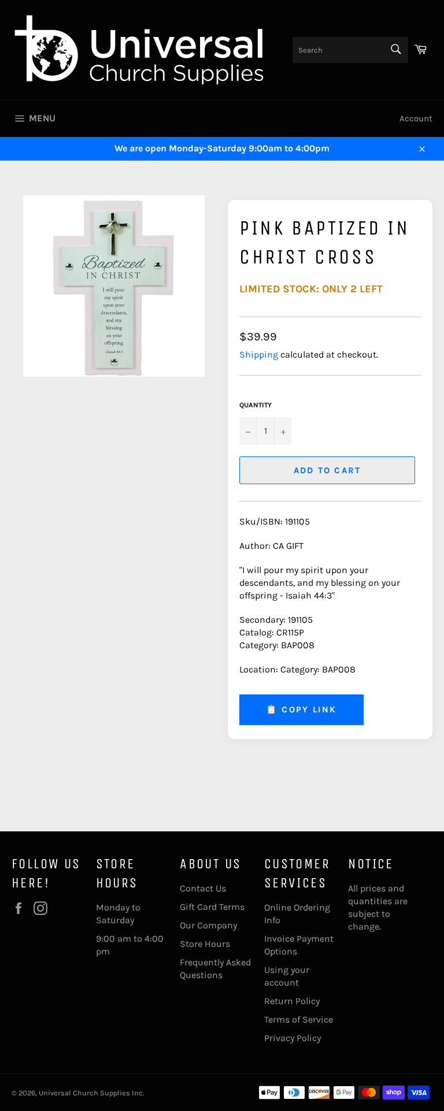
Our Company (208, 925)
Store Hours (205, 943)
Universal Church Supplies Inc (91, 1092)
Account (415, 118)
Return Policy (292, 1000)
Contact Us (203, 888)
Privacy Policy (292, 1037)
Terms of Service (298, 1019)
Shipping (258, 354)
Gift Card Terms (212, 906)
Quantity (255, 405)
